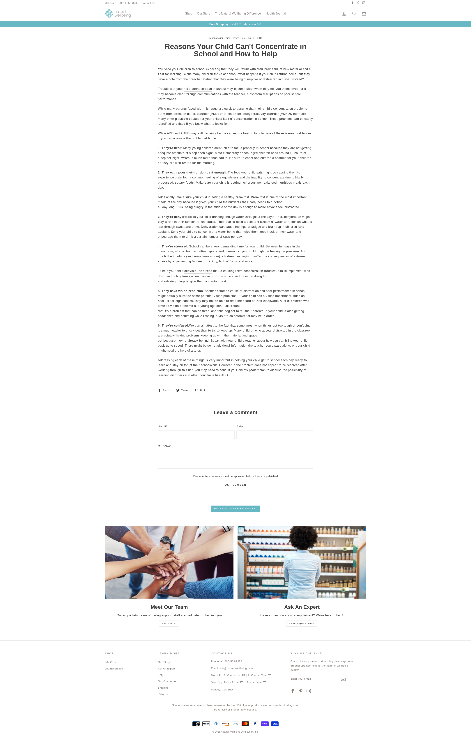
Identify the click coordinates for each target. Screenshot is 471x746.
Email (241, 426)
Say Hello (169, 623)
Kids (228, 38)
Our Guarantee (167, 681)
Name (162, 426)
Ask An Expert (166, 668)
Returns (163, 694)
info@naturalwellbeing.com (236, 668)
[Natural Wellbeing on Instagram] (309, 691)
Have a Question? (301, 623)
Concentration (216, 38)
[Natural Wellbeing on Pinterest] (301, 691)
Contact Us (148, 2)
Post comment (235, 484)
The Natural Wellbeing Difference (238, 13)
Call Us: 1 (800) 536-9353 (121, 2)
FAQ (160, 675)
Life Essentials (114, 668)
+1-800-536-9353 (231, 661)
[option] (235, 24)
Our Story (203, 13)
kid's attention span (198, 89)
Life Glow (110, 662)
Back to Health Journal (238, 509)
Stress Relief (239, 38)
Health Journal (276, 13)
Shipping (163, 687)
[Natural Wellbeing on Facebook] (293, 691)
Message (166, 446)
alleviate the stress (198, 271)
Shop (188, 13)
